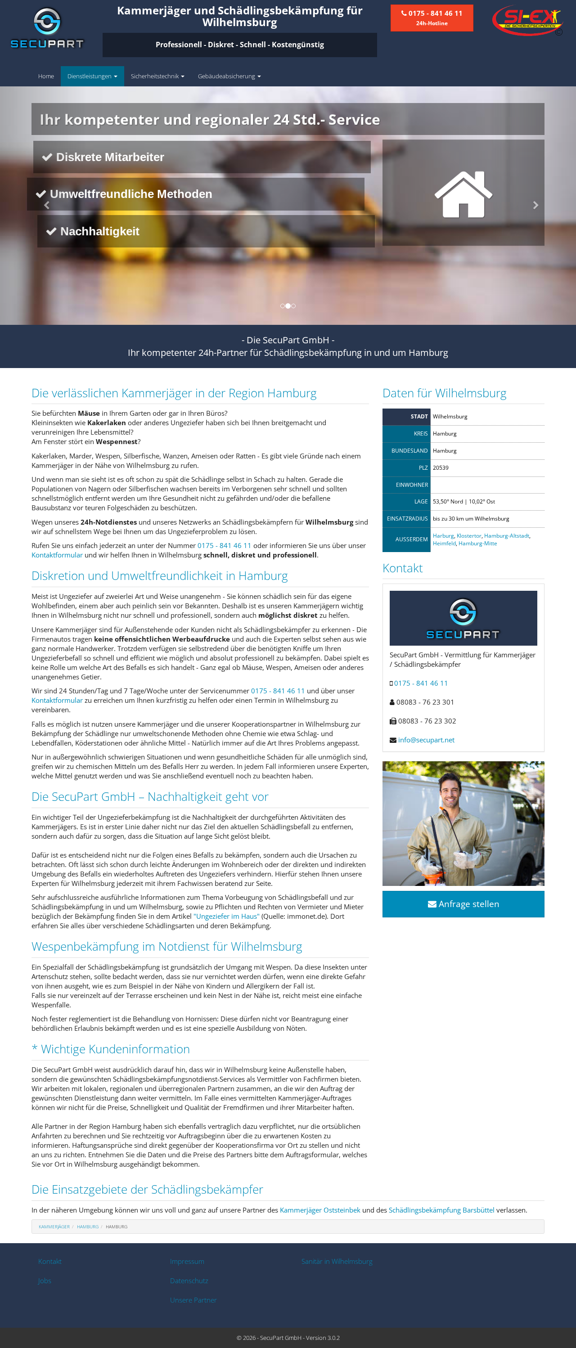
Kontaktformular (57, 554)
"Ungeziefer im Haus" (227, 916)
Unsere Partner (193, 1299)
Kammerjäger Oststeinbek (320, 1209)
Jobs (44, 1280)
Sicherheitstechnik (155, 76)
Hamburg (88, 1226)
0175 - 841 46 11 (225, 545)
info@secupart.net (426, 739)
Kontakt (50, 1261)
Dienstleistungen (90, 76)
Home (46, 76)
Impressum (187, 1261)
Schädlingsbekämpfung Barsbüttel (442, 1209)
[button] (43, 205)
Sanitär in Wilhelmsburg (337, 1261)
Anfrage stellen (468, 904)
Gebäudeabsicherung (227, 76)
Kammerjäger (54, 1226)
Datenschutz (189, 1280)
